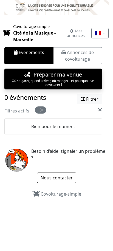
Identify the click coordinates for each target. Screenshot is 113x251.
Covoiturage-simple (61, 194)
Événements (31, 52)
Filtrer (91, 99)
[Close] (41, 110)
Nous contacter (57, 178)
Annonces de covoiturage (79, 55)
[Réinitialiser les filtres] (100, 110)
